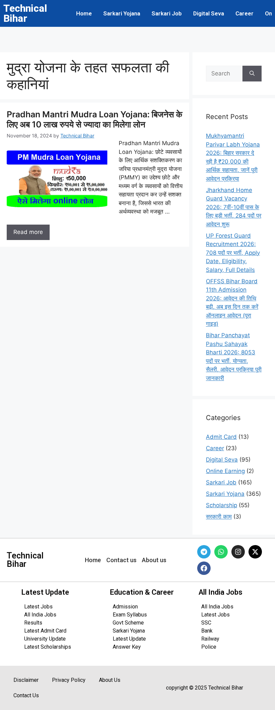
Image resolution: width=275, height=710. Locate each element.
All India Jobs (40, 614)
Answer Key (127, 647)
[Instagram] (238, 551)
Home (84, 13)
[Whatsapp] (221, 551)
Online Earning (225, 471)
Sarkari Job (167, 13)
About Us (109, 680)
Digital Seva (208, 13)
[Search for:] (224, 74)
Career (244, 13)
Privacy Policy (69, 680)
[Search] (252, 74)
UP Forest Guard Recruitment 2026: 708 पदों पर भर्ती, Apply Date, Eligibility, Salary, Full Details (233, 252)
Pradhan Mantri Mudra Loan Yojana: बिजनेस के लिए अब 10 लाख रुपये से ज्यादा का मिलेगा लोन (94, 119)
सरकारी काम (219, 516)
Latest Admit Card (45, 631)
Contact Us (26, 695)
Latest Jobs (38, 606)
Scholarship (221, 505)
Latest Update (129, 639)
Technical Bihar (25, 13)
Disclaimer (26, 680)
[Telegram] (204, 551)
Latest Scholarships (47, 647)
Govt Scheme (128, 622)
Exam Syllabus (130, 614)
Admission (125, 606)
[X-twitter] (255, 551)
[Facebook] (204, 568)
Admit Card (221, 436)
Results (33, 622)
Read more (28, 232)
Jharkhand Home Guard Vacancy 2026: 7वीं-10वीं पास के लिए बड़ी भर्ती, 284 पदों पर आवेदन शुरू (233, 207)
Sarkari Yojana (121, 13)
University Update (45, 639)
